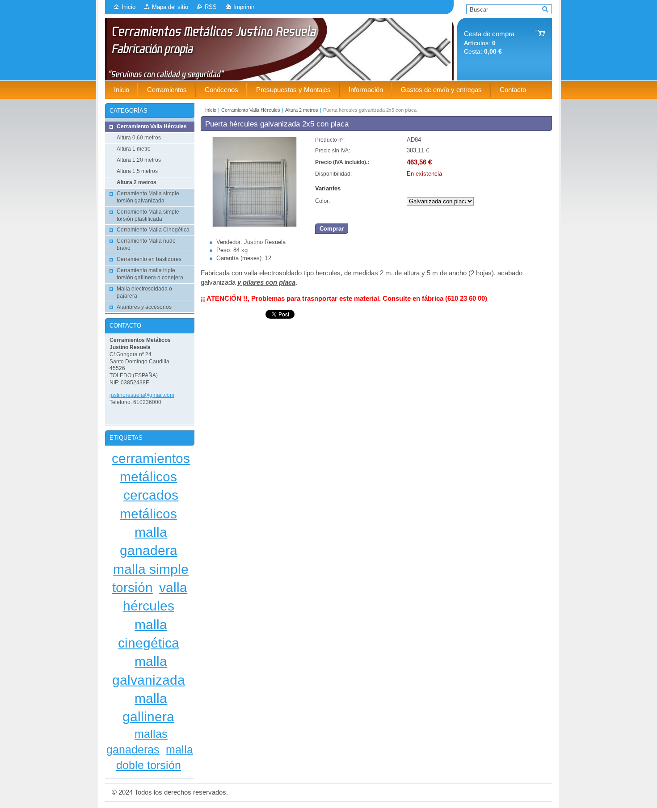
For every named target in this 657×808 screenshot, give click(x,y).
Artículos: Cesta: (489, 42)
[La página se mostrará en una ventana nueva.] (254, 225)
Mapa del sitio (170, 7)
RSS (211, 7)
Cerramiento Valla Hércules (250, 110)
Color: (322, 201)
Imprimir (243, 7)
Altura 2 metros (301, 110)
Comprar (332, 228)
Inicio (128, 7)
